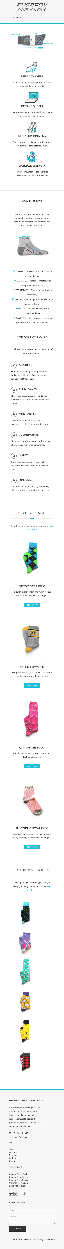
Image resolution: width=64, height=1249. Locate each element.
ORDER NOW (32, 605)
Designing (13, 1155)
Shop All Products (17, 1185)
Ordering (13, 1158)
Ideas (11, 1149)
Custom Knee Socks (18, 1179)
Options (13, 1152)
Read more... (26, 1126)
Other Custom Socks (18, 1182)
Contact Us (14, 1161)
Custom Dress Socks (18, 1174)
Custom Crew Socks (18, 1177)
